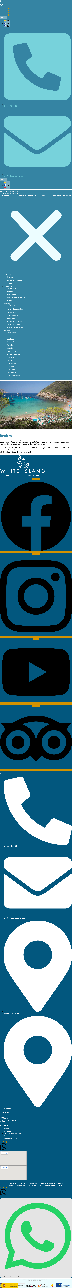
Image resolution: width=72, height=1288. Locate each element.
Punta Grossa (12, 333)
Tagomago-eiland (13, 354)
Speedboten (11, 294)
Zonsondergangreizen (15, 327)
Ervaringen (8, 304)
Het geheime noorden (15, 309)
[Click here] (5, 1)
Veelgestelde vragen (14, 280)
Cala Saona (11, 369)
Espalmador (11, 372)
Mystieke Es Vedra (13, 306)
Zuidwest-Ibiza (12, 315)
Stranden (7, 330)
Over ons (10, 277)
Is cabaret (10, 339)
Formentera (11, 312)
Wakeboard (11, 318)
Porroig (10, 345)
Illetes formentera (13, 376)
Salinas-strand (12, 351)
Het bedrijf (7, 275)
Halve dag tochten (13, 324)
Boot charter (8, 286)
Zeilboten (10, 291)
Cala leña (10, 366)
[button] (36, 234)
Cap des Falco (12, 342)
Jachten (10, 301)
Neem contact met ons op (13, 379)
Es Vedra (10, 348)
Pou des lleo (11, 363)
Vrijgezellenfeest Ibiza (15, 321)
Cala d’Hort (11, 360)
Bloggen (10, 283)
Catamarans (11, 288)
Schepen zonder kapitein (16, 297)
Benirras (10, 336)
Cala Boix (10, 357)
